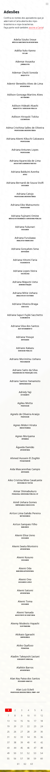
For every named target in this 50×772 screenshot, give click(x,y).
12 (41, 715)
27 (21, 731)
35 (35, 737)
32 (15, 737)
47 (35, 747)
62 (25, 763)
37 (8, 742)
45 (21, 747)
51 (21, 753)
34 (28, 737)
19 (8, 726)
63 (31, 763)
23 (35, 726)
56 (15, 758)
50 (15, 753)
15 (21, 720)
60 (41, 758)
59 (35, 758)
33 (21, 737)
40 (28, 742)
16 (28, 720)
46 (28, 747)
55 (8, 758)
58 (28, 758)
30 (41, 731)
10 (28, 715)
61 (18, 763)
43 (8, 747)
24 (41, 726)
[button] (47, 3)
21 (21, 726)
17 (35, 720)
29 (35, 731)
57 (21, 758)
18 (41, 720)
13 (8, 720)
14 (15, 720)
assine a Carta (36, 27)
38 (15, 742)
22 (28, 726)
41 (35, 742)
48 (41, 747)
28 (28, 731)
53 (35, 753)
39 (21, 742)
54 (41, 753)
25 (8, 731)
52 (28, 753)
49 (8, 753)
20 (15, 726)
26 (15, 731)
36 (41, 737)
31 (8, 737)
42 (41, 742)
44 (15, 747)
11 (35, 715)
